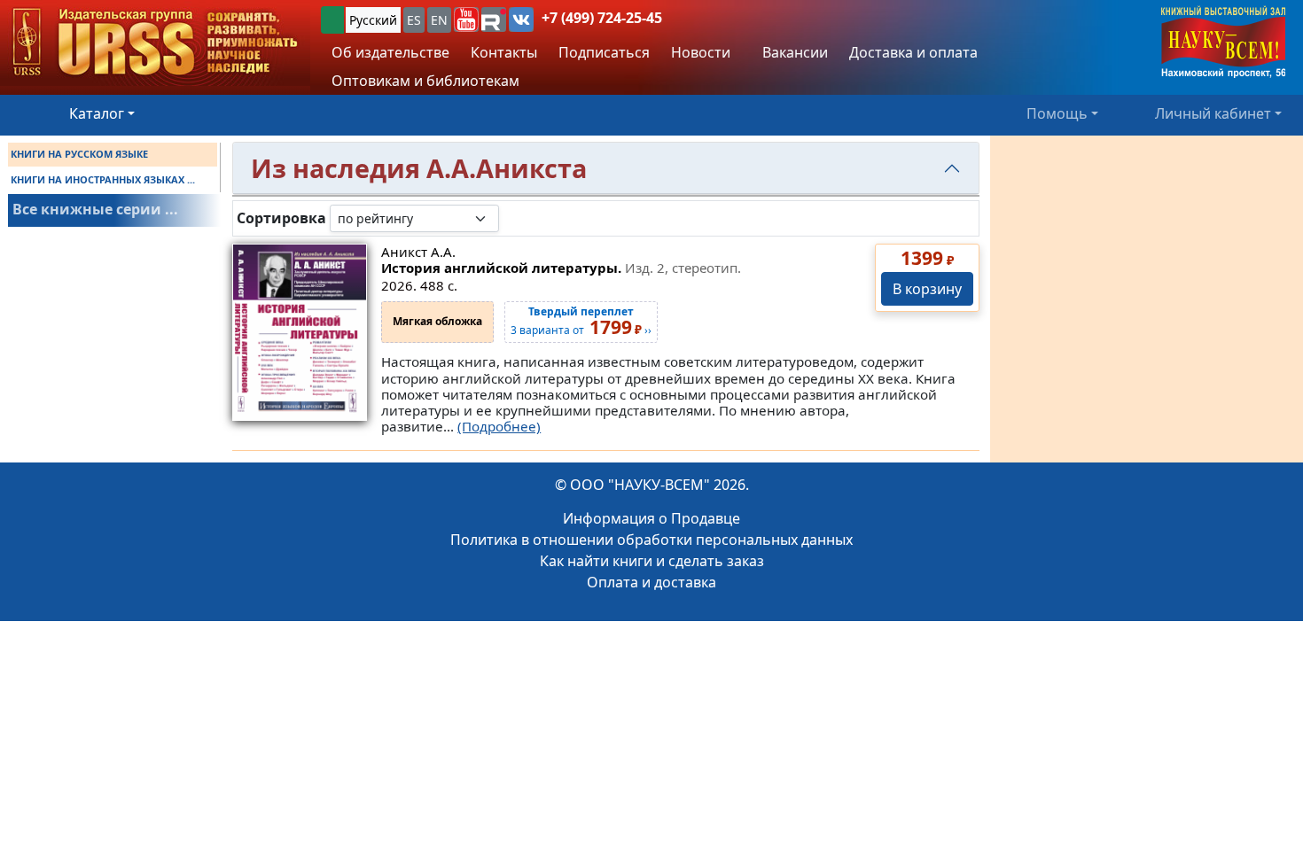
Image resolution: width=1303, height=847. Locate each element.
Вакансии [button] (793, 52)
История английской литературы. (561, 267)
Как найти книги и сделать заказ (652, 561)
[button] (466, 19)
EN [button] (439, 20)
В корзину (927, 289)
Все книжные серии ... (95, 209)
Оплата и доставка (651, 582)
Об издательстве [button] (390, 52)
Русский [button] (373, 20)
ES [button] (414, 20)
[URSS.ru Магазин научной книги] (155, 43)
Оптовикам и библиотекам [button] (425, 80)
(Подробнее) (499, 426)
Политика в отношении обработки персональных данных (651, 539)
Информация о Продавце (651, 518)
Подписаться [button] (604, 52)
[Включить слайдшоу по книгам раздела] (513, 218)
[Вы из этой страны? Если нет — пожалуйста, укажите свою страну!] (332, 20)
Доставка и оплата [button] (913, 52)
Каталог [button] (96, 113)
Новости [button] (700, 52)
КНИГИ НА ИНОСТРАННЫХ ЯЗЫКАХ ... (103, 179)
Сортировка (281, 218)
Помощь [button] (1057, 113)
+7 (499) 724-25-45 (602, 17)
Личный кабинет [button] (1213, 113)
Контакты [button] (504, 52)
